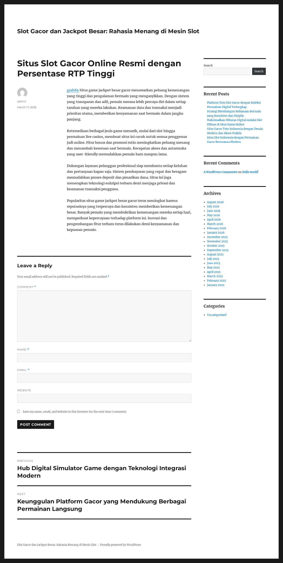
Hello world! (250, 172)
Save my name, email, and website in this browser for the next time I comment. (75, 411)
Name (23, 349)
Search (208, 65)
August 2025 (215, 254)
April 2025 (214, 272)
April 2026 (214, 219)
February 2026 (216, 228)
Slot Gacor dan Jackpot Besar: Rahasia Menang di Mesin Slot (108, 31)
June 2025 (213, 263)
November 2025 (217, 241)
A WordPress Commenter (220, 172)
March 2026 (215, 224)
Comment (26, 287)
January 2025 (215, 285)
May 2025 (213, 267)
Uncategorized (216, 315)
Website (24, 390)
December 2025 (217, 237)
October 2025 (216, 246)
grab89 (73, 90)
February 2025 (216, 280)
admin (21, 101)
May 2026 (213, 215)
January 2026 (216, 232)
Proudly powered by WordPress (120, 545)
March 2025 (215, 276)
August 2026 (215, 202)
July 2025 (213, 259)
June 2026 (213, 211)
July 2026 (213, 206)
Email (23, 370)
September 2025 (218, 250)
